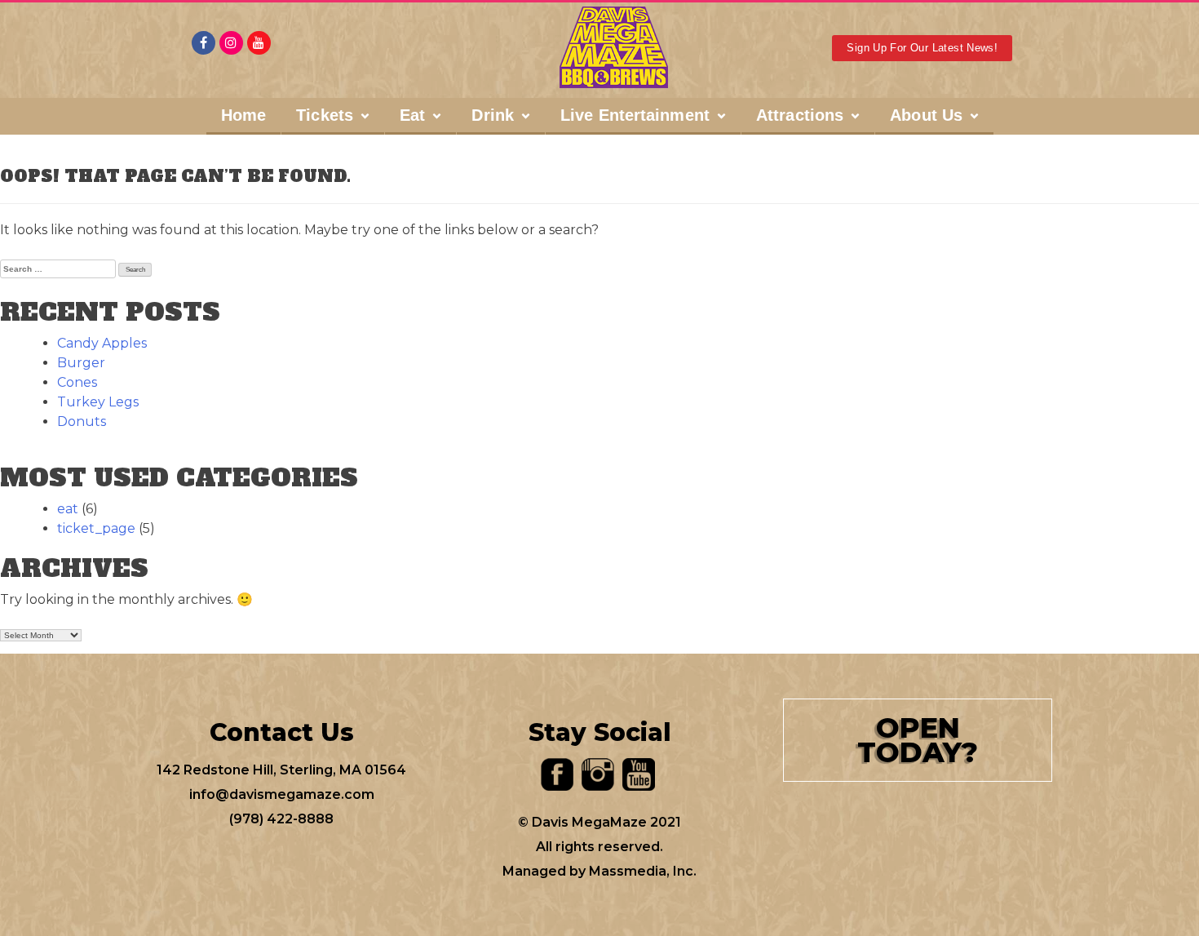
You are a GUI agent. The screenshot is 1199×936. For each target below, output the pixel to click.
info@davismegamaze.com (281, 794)
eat (67, 509)
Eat (412, 115)
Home (243, 115)
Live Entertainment (635, 115)
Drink (492, 115)
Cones (77, 382)
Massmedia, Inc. (643, 871)
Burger (81, 362)
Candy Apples (102, 343)
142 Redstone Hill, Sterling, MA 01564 (281, 770)
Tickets (324, 115)
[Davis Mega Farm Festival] (614, 47)
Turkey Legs (98, 402)
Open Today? (917, 740)
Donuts (81, 421)
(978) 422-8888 (281, 819)
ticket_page (96, 528)
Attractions (799, 115)
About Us (926, 115)
